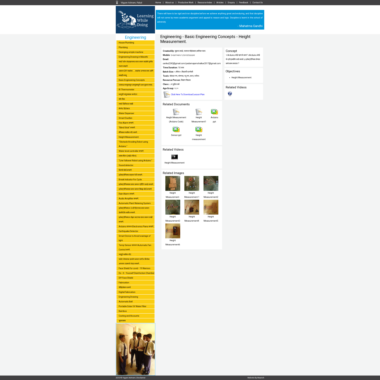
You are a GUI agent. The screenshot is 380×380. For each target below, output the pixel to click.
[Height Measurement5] (211, 214)
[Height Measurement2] (211, 190)
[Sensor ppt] (176, 132)
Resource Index (205, 2)
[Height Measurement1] (198, 114)
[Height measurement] (198, 132)
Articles (220, 2)
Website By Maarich (255, 378)
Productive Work (185, 2)
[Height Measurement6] (172, 237)
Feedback (243, 2)
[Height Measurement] (174, 160)
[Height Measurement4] (191, 214)
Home (158, 2)
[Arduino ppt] (214, 114)
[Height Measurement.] (172, 190)
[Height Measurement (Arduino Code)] (176, 114)
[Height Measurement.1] (191, 190)
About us (169, 2)
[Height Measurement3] (172, 214)
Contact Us (257, 2)
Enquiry (231, 2)
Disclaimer (141, 378)
